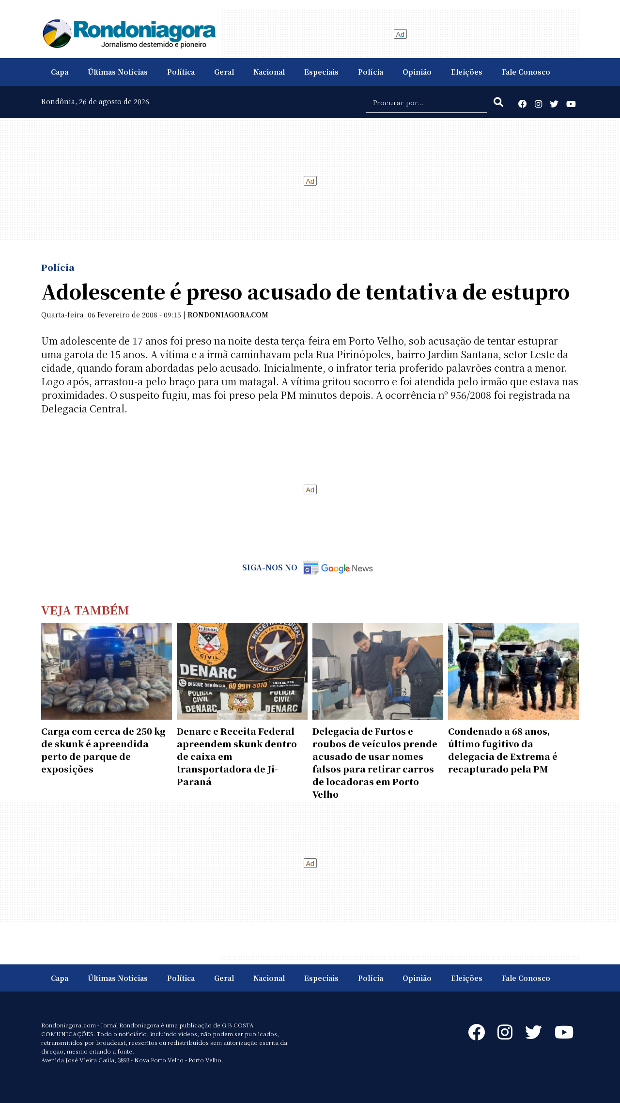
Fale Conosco (526, 72)
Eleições (466, 72)
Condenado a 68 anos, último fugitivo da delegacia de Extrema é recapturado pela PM (503, 750)
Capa (59, 72)
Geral (224, 72)
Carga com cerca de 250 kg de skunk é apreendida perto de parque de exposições (103, 750)
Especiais (321, 72)
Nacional (269, 72)
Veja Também (85, 609)
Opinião (417, 72)
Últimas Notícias (118, 72)
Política (181, 72)
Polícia (370, 72)
